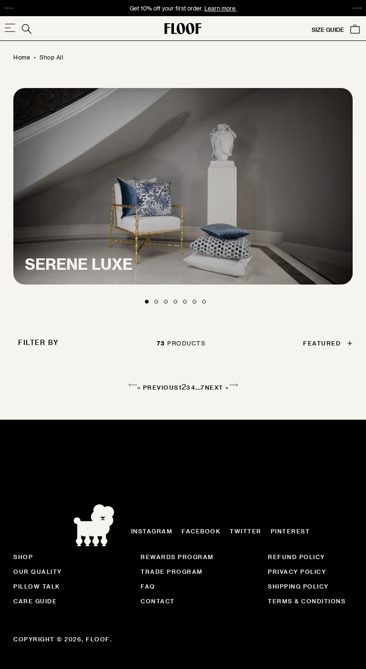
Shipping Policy (298, 586)
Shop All (51, 57)
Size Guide (328, 29)
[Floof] (183, 28)
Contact (158, 601)
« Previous (158, 387)
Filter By (38, 342)
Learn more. (220, 8)
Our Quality (37, 571)
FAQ (148, 586)
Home (21, 57)
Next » (217, 387)
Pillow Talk (37, 586)
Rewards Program (177, 556)
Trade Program (172, 571)
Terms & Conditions (307, 601)
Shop (23, 556)
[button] (325, 343)
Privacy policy (297, 571)
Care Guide (35, 601)
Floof (98, 639)
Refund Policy (296, 556)
